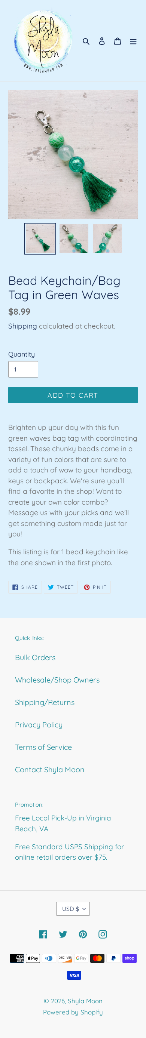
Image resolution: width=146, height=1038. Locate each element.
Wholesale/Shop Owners (57, 679)
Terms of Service (43, 747)
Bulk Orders (35, 657)
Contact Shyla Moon (50, 769)
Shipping (22, 325)
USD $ (70, 908)
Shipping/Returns (44, 702)
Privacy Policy (39, 724)
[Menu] (133, 40)
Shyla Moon (85, 1001)
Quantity (21, 354)
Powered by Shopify (73, 1012)
